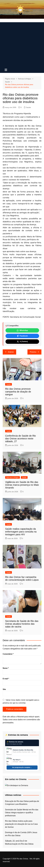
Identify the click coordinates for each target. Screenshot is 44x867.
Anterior (11, 352)
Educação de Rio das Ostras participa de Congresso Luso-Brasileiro (22, 802)
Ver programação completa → (22, 767)
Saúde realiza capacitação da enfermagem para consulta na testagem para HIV (20, 532)
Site (4, 689)
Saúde (28, 107)
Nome (6, 668)
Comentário (8, 654)
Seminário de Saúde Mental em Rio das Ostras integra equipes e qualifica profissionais (21, 813)
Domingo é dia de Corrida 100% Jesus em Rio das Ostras (21, 833)
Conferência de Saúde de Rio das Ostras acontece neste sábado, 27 (20, 438)
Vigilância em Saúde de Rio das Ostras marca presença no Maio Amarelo (22, 485)
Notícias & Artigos (12, 477)
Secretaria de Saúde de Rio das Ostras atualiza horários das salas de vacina (21, 624)
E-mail (6, 679)
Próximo (33, 352)
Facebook (24, 336)
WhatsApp (24, 330)
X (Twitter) (24, 341)
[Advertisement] (22, 44)
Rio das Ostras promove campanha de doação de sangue (18, 392)
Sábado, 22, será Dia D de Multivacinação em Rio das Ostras (19, 842)
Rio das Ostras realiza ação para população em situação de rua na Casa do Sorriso (21, 824)
